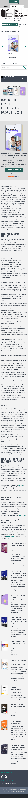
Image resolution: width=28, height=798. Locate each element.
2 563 (21, 4)
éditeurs (13, 27)
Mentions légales (13, 795)
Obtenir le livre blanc (14, 170)
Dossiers (7, 27)
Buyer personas (16, 721)
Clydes (19, 692)
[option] (14, 46)
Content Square (21, 664)
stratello (20, 749)
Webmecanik (21, 548)
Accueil (5, 76)
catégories (20, 27)
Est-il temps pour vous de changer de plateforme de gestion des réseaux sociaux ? (14, 56)
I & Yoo (19, 723)
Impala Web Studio (22, 599)
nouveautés (22, 24)
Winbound (20, 709)
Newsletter (6, 6)
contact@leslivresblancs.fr (8, 783)
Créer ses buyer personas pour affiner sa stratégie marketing (19, 573)
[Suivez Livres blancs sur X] (6, 776)
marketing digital (11, 536)
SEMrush (20, 485)
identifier (18, 531)
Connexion (14, 1)
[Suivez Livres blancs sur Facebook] (2, 776)
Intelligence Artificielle (10, 24)
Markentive (20, 577)
